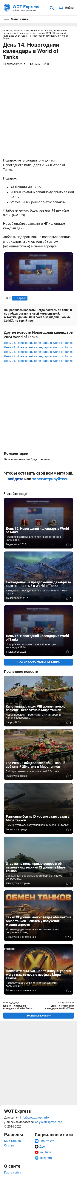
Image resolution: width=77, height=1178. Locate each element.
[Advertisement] (38, 1063)
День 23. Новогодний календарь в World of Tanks (38, 352)
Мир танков (12, 1141)
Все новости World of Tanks (38, 662)
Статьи (9, 1145)
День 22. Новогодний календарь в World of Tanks (38, 356)
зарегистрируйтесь (50, 479)
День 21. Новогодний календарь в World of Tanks (38, 361)
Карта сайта (12, 1172)
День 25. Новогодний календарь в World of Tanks (38, 343)
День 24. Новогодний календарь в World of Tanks (38, 347)
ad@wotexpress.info (48, 1122)
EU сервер (20, 298)
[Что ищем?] (52, 8)
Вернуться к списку (39, 1015)
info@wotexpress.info (34, 1117)
